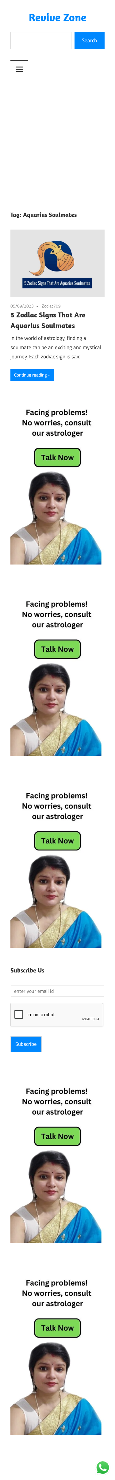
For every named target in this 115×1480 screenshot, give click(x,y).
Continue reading (30, 374)
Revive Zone (57, 17)
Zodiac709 (51, 306)
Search (89, 40)
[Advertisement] (57, 139)
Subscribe (26, 1044)
